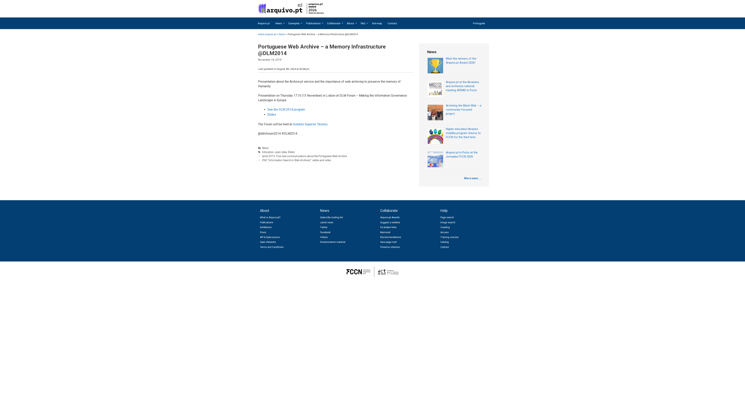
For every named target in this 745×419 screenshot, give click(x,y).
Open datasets (268, 242)
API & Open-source (270, 237)
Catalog (444, 242)
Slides (271, 114)
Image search (447, 222)
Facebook (325, 232)
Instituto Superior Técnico (310, 124)
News (265, 148)
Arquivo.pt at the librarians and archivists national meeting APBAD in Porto (462, 86)
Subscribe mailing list (331, 217)
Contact (392, 23)
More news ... (472, 178)
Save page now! (388, 242)
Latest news (326, 222)
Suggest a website (390, 222)
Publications (266, 222)
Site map (377, 23)
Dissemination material (332, 242)
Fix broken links (388, 227)
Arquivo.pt (264, 23)
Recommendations (390, 237)
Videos (324, 237)
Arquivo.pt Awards (390, 217)
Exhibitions (266, 227)
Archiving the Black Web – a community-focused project (463, 109)
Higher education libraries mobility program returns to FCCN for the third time (463, 133)
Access (444, 232)
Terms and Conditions (272, 247)
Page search (447, 217)
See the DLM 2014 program (286, 109)
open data (281, 152)
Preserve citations (390, 247)
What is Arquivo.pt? (270, 217)
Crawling (445, 227)
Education (268, 152)
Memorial (385, 232)
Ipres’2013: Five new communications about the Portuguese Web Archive (304, 156)
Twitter (323, 227)
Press (263, 232)
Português (479, 23)
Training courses (449, 237)
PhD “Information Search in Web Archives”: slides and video (296, 160)
